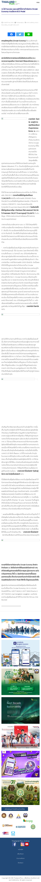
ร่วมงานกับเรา (20, 858)
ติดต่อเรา (20, 863)
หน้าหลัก (20, 849)
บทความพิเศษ (30, 23)
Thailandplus (20, 23)
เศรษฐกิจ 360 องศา (13, 25)
